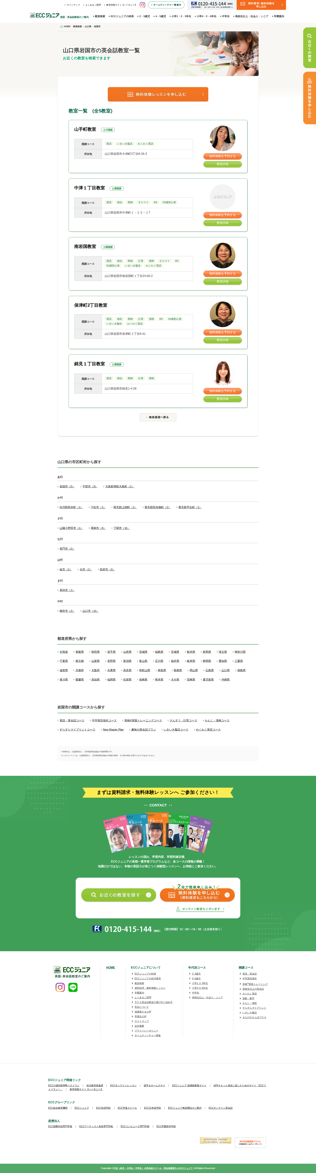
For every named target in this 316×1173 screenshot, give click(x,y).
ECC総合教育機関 (57, 1108)
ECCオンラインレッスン (123, 1085)
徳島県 (241, 670)
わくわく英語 (249, 993)
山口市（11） (90, 610)
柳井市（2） (67, 610)
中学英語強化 (249, 978)
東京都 (80, 660)
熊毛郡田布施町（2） (158, 507)
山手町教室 (85, 129)
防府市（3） (107, 569)
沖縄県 (225, 679)
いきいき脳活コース (176, 729)
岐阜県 (191, 660)
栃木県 (191, 651)
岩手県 (111, 651)
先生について (142, 1007)
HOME (110, 967)
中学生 (226, 16)
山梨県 (95, 660)
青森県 (80, 651)
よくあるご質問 (93, 5)
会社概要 (139, 1026)
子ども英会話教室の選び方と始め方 (154, 1002)
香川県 (64, 679)
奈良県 (127, 670)
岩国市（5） (67, 486)
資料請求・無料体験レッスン (150, 988)
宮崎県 (191, 679)
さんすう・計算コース (183, 720)
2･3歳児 (196, 973)
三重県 (239, 660)
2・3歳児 (144, 16)
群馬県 (207, 651)
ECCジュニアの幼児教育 (148, 978)
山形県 (127, 651)
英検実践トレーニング (255, 984)
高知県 (95, 679)
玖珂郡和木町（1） (71, 507)
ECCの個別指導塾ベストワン (63, 1085)
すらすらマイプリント (254, 1008)
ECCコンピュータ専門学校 (135, 1126)
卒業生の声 (140, 1016)
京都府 (80, 670)
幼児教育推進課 (94, 1085)
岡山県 (194, 670)
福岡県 (111, 679)
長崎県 (143, 679)
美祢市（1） (67, 590)
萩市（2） (66, 569)
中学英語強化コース (104, 720)
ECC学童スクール (127, 1108)
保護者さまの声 (143, 1011)
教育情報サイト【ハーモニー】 (121, 5)
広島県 (210, 670)
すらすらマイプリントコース (77, 729)
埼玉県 (223, 651)
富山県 (143, 660)
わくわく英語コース (208, 729)
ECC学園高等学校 (166, 1126)
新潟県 (127, 660)
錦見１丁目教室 (89, 363)
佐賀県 (127, 679)
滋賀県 (64, 670)
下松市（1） (98, 507)
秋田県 (95, 651)
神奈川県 (240, 651)
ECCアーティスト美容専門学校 (96, 1126)
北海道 (64, 651)
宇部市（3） (90, 486)
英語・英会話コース (72, 720)
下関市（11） (122, 528)
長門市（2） (67, 548)
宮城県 (143, 651)
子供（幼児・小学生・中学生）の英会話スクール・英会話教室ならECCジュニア (153, 1168)
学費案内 (279, 16)
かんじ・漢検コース (217, 720)
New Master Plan (113, 729)
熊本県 (159, 679)
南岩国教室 (85, 246)
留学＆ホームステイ (154, 1085)
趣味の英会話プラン (143, 729)
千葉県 (64, 660)
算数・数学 (248, 998)
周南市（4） (98, 528)
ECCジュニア (82, 1108)
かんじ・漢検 (249, 1003)
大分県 (175, 679)
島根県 (178, 670)
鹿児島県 (208, 679)
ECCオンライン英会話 (221, 1108)
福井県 (175, 660)
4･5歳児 (196, 978)
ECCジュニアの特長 (122, 16)
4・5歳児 (160, 16)
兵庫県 (111, 670)
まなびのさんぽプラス (254, 1017)
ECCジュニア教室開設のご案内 (185, 1108)
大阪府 (95, 670)
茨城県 (175, 651)
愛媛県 (80, 679)
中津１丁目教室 (89, 187)
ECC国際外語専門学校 (60, 1126)
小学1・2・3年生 (181, 16)
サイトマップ (73, 5)
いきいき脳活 (249, 1012)
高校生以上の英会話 (253, 989)
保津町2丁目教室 (90, 305)
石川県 (159, 660)
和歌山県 (144, 670)
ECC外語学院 (103, 1108)
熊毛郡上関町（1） (125, 507)
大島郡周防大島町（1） (119, 486)
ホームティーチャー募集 (148, 1035)
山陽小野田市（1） (71, 528)
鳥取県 (162, 670)
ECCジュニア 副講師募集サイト (189, 1085)
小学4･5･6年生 (200, 988)
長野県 (111, 660)
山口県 (225, 670)
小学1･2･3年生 (200, 983)
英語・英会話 (249, 973)
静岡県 (207, 660)
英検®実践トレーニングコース (143, 720)
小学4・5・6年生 (207, 16)
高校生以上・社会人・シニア (251, 16)
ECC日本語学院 (152, 1108)
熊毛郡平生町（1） (190, 507)
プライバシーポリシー (146, 1030)
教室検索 (100, 16)
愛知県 (223, 660)
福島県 (159, 651)
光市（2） (86, 569)
